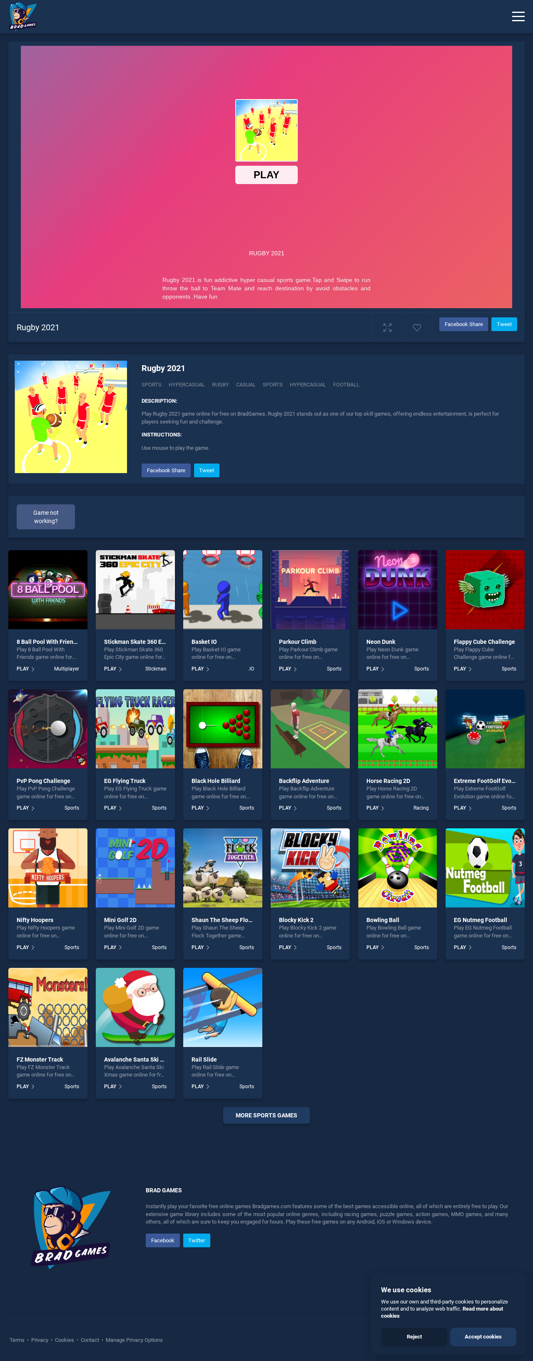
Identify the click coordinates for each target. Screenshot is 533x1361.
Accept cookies (483, 1337)
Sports (152, 384)
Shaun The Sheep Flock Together (235, 920)
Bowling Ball (382, 920)
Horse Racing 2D (388, 781)
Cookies (64, 1340)
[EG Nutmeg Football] (485, 867)
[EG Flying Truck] (135, 728)
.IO (251, 669)
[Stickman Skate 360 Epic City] (135, 589)
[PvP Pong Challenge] (47, 728)
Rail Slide (204, 1059)
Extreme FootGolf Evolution (490, 781)
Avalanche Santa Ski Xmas (139, 1059)
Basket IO (204, 641)
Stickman (156, 669)
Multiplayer (66, 669)
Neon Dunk (380, 641)
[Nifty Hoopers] (47, 867)
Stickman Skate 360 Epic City (142, 641)
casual (246, 384)
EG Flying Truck (124, 781)
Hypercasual (187, 384)
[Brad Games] (18, 16)
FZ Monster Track (40, 1059)
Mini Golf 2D (120, 920)
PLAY (23, 669)
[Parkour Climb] (310, 589)
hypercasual (308, 384)
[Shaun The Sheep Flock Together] (222, 867)
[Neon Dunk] (397, 589)
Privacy (40, 1340)
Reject (414, 1337)
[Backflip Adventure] (310, 728)
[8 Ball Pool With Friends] (47, 589)
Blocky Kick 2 (296, 920)
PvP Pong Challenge (43, 781)
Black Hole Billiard (216, 781)
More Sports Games (266, 1115)
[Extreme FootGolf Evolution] (485, 728)
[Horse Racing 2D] (397, 728)
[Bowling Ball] (397, 867)
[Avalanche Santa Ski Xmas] (135, 1007)
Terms (18, 1340)
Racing (421, 808)
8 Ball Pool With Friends (48, 641)
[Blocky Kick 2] (310, 867)
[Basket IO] (222, 589)
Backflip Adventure (304, 781)
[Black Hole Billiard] (222, 728)
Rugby (220, 384)
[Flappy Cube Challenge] (485, 589)
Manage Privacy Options (134, 1340)
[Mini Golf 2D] (135, 867)
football (346, 384)
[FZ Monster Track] (47, 1007)
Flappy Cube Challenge (484, 641)
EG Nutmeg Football (480, 920)
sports (273, 384)
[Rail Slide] (222, 1007)
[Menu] (518, 17)
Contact (90, 1340)
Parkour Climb (297, 641)
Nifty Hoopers (35, 920)
